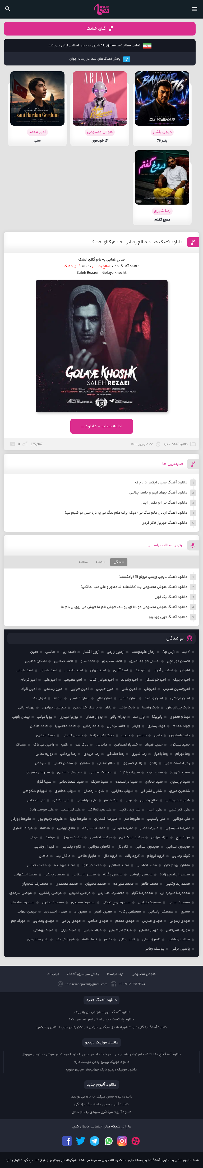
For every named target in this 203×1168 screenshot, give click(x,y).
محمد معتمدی (67, 884)
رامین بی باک (43, 745)
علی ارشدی (60, 800)
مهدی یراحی (71, 921)
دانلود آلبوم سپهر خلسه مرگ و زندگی (101, 1104)
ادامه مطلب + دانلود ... (101, 426)
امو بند (140, 670)
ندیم (108, 939)
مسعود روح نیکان (117, 902)
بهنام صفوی (180, 717)
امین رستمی (53, 689)
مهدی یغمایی (43, 921)
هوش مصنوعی (143, 974)
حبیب (125, 735)
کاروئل (122, 847)
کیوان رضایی (44, 847)
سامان (85, 763)
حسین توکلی (72, 735)
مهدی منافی (98, 921)
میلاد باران (68, 930)
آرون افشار (91, 652)
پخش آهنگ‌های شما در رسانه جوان (95, 58)
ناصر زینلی (127, 939)
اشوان (185, 670)
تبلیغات (53, 974)
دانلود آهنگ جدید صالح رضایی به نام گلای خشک (136, 242)
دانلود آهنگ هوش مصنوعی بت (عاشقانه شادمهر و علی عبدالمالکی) (134, 587)
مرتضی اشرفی (80, 893)
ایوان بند (39, 698)
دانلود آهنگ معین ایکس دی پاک (161, 483)
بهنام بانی (26, 708)
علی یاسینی (156, 819)
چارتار (136, 726)
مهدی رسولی (179, 921)
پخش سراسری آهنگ (83, 974)
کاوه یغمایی (71, 847)
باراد (108, 708)
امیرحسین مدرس (176, 689)
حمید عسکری (180, 745)
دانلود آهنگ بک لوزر (171, 597)
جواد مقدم (181, 726)
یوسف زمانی (154, 949)
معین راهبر (103, 912)
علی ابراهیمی (86, 800)
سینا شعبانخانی (71, 782)
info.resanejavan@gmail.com (86, 984)
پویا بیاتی (44, 717)
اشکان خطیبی (36, 661)
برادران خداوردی (85, 708)
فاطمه (45, 828)
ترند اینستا (115, 974)
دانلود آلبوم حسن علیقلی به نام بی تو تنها (102, 1096)
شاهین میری (179, 791)
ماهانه (100, 562)
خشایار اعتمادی (126, 745)
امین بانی (129, 689)
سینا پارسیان (180, 782)
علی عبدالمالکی (100, 810)
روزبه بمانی (44, 754)
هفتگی (118, 562)
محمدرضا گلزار (142, 893)
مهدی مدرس (152, 921)
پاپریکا (157, 717)
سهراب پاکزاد (129, 772)
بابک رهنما (150, 708)
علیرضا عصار (149, 828)
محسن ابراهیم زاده (175, 875)
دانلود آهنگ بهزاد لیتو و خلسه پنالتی (158, 493)
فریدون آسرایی (178, 847)
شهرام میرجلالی (177, 800)
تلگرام (94, 1141)
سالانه (83, 562)
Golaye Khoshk (114, 273)
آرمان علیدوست (143, 652)
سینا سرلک (99, 782)
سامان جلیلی (63, 763)
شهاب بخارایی (122, 791)
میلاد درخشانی (179, 939)
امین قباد (29, 689)
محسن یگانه (113, 875)
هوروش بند (65, 939)
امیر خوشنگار (155, 680)
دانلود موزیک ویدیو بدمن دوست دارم (102, 1062)
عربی (129, 800)
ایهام (58, 698)
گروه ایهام (156, 856)
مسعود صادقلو (23, 902)
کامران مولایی (99, 847)
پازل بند (139, 717)
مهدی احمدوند (55, 912)
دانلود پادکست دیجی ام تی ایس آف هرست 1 (101, 1019)
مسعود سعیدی (83, 902)
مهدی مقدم (125, 921)
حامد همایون (179, 735)
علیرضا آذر (132, 819)
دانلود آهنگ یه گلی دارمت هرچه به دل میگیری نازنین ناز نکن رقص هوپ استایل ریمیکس (101, 1027)
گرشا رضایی (181, 856)
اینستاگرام (122, 1141)
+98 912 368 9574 (132, 984)
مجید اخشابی (146, 865)
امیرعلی (150, 689)
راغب (64, 745)
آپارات (136, 1141)
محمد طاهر (149, 884)
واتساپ (108, 1141)
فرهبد (50, 837)
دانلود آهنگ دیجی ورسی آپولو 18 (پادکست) (152, 577)
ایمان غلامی (128, 698)
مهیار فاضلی (149, 930)
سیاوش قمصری (69, 772)
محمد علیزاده (123, 884)
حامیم (142, 735)
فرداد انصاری (23, 828)
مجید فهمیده (64, 865)
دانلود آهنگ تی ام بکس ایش (164, 503)
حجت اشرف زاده (102, 735)
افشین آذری (163, 670)
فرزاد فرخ (183, 837)
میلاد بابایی (93, 930)
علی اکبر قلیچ (179, 810)
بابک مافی (127, 708)
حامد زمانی (91, 726)
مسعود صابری (53, 902)
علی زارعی (154, 810)
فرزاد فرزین (160, 837)
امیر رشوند (129, 680)
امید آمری (120, 670)
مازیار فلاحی (87, 856)
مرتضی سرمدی (20, 893)
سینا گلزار (44, 782)
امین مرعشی (180, 698)
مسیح (185, 912)
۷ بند (186, 652)
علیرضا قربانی (122, 828)
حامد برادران (116, 726)
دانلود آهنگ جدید (125, 266)
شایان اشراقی (151, 791)
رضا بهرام (182, 754)
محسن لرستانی (84, 875)
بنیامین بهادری (54, 708)
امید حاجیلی (73, 670)
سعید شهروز (180, 772)
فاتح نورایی (66, 828)
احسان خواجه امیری (144, 661)
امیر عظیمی (73, 680)
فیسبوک (67, 1141)
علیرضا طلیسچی (177, 828)
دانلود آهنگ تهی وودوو (168, 617)
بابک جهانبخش (178, 708)
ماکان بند (63, 856)
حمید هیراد (154, 745)
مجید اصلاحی (119, 865)
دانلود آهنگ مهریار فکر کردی (164, 523)
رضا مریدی (92, 754)
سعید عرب (155, 772)
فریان (34, 837)
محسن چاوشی (141, 875)
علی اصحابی (36, 800)
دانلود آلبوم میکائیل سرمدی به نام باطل (102, 1112)
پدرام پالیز (118, 717)
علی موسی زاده (42, 810)
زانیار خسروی (132, 763)
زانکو (153, 763)
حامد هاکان (39, 726)
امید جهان (98, 670)
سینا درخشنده (126, 782)
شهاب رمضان (94, 791)
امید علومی (24, 670)
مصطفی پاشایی (160, 912)
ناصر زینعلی (151, 939)
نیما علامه (89, 939)
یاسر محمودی (38, 939)
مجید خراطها (92, 865)
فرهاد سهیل (72, 837)
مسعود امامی (179, 902)
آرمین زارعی (115, 652)
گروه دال (110, 856)
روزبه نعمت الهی (177, 763)
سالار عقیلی (106, 763)
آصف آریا (69, 652)
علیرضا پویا (78, 819)
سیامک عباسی (100, 772)
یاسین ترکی (181, 949)
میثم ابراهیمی (120, 930)
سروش (40, 763)
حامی (158, 735)
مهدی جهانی (27, 912)
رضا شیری (139, 754)
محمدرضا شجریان (34, 884)
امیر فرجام (28, 680)
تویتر (81, 1141)
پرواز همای (94, 717)
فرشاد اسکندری (131, 837)
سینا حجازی (154, 782)
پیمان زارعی (21, 717)
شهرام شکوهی (35, 791)
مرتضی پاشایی (50, 893)
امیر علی (50, 680)
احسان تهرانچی (178, 661)
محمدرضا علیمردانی (175, 893)
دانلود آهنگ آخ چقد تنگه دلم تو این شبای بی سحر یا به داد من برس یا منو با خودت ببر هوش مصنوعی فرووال (101, 1054)
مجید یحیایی (37, 865)
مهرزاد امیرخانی (178, 930)
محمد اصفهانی (25, 875)
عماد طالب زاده (93, 828)
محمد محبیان (95, 884)
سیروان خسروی (37, 772)
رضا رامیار (161, 754)
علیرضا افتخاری (105, 819)
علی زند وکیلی (129, 810)
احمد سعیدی (112, 661)
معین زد (80, 912)
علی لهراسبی (71, 810)
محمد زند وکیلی (177, 884)
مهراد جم (18, 921)
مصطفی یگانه (130, 912)
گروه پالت (132, 856)
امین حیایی (80, 689)
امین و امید (154, 698)
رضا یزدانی (68, 754)
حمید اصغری (45, 735)
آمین (34, 652)
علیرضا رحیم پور (50, 819)
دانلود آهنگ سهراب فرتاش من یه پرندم (101, 1012)
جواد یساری (156, 726)
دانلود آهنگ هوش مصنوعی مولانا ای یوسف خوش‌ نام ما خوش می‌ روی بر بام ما (124, 607)
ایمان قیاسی (80, 698)
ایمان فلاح (104, 698)
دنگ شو (82, 745)
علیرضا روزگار (21, 819)
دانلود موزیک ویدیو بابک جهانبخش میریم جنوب (101, 1069)
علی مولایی (181, 819)
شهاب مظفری (65, 791)
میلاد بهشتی (43, 930)
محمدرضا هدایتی (111, 893)
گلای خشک (96, 28)
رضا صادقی (115, 754)
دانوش (101, 745)
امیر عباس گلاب (101, 680)
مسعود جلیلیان (149, 902)
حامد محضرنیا (65, 726)
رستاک (21, 745)
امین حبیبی (105, 689)
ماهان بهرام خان (177, 865)
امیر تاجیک (181, 680)
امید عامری (48, 670)
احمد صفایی (63, 661)
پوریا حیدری (68, 717)
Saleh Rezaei (87, 273)
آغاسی (50, 652)
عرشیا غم (111, 800)
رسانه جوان (101, 9)
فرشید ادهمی (101, 837)
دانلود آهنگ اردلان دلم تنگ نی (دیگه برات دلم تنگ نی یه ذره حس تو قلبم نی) (126, 513)
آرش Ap (169, 652)
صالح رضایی (149, 800)
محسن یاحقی (54, 875)
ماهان (44, 856)
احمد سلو (87, 661)
